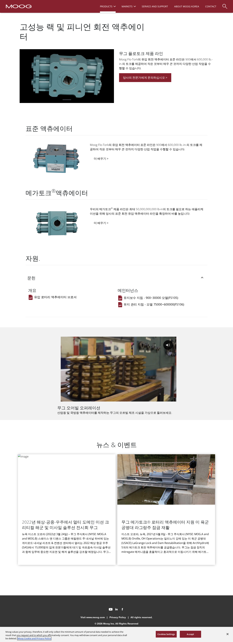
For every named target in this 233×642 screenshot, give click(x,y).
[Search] (225, 5)
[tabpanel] (67, 76)
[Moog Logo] (18, 6)
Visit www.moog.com (93, 617)
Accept (190, 634)
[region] (116, 634)
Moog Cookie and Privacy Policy (34, 638)
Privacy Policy (118, 617)
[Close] (227, 634)
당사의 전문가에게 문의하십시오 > (145, 77)
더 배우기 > (101, 158)
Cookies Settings (166, 634)
